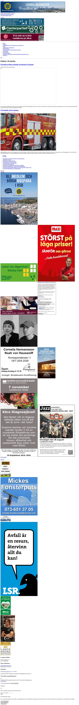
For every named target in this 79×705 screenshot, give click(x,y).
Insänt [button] (4, 46)
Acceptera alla (3, 703)
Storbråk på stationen (7, 159)
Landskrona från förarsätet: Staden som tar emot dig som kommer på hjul (17, 167)
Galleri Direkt (5, 52)
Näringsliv (14, 45)
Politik (20, 45)
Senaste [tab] (4, 155)
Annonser (2, 17)
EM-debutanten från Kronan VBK (9, 161)
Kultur (10, 45)
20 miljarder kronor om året (9, 163)
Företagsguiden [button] (6, 48)
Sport (22, 45)
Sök (1, 694)
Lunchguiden (5, 51)
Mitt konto (5, 55)
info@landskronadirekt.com (5, 665)
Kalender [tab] (5, 156)
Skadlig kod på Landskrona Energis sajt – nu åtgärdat (13, 165)
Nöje (17, 45)
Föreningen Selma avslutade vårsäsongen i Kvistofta (17, 64)
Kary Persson (12, 67)
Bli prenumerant (17, 54)
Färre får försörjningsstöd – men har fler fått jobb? (14, 166)
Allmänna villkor (6, 54)
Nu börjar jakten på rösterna (8, 164)
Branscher (10, 49)
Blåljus (7, 45)
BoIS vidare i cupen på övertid (9, 160)
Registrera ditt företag (16, 49)
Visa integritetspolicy (4, 701)
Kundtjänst (23, 54)
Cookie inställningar (14, 683)
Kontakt (26, 54)
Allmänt (4, 45)
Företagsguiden (3, 457)
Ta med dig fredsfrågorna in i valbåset (11, 168)
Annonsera (12, 54)
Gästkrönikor (11, 47)
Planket (7, 47)
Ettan (4, 43)
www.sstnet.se (3, 681)
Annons (2, 1)
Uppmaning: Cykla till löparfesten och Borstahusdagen (13, 158)
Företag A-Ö (5, 49)
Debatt (4, 47)
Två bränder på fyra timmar (9, 110)
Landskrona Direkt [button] (6, 53)
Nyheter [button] (4, 44)
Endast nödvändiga (4, 702)
